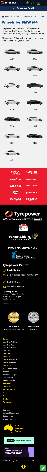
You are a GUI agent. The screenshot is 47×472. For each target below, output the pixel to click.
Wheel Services (9, 380)
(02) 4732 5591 (14, 282)
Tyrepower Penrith (25, 8)
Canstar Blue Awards (11, 413)
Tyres (5, 339)
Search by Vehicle (10, 342)
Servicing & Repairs (10, 374)
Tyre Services (8, 377)
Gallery (6, 399)
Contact (6, 386)
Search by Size (9, 345)
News (5, 396)
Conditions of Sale (30, 461)
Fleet (5, 392)
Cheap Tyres (7, 419)
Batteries (6, 371)
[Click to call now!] (27, 3)
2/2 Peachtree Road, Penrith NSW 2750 (23, 276)
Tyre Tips (6, 354)
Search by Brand (9, 348)
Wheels (6, 356)
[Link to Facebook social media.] (23, 467)
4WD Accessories (10, 369)
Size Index (7, 410)
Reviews (7, 402)
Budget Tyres (8, 416)
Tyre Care (6, 351)
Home (6, 16)
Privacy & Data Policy (16, 461)
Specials (7, 383)
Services (7, 365)
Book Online (9, 389)
